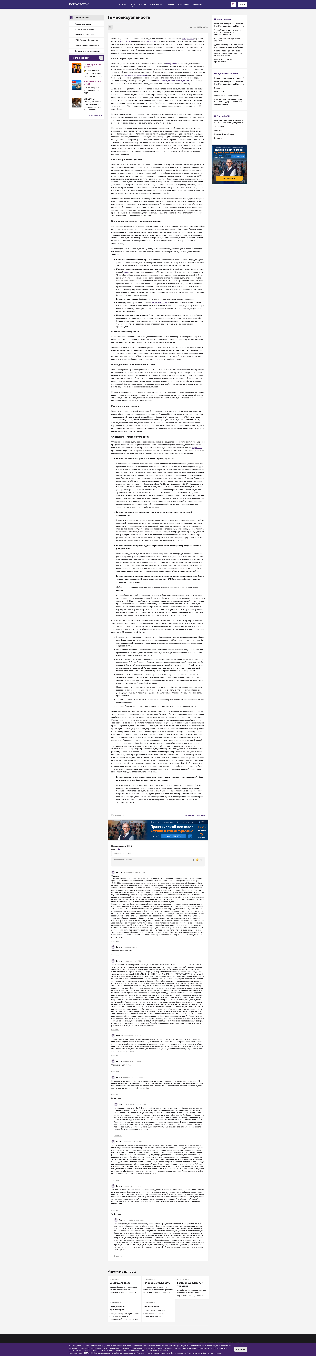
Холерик (218, 88)
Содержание (82, 17)
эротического (125, 41)
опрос (126, 272)
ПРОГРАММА (229, 178)
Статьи (122, 4)
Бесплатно (197, 4)
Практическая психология (87, 45)
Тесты (132, 4)
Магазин (142, 4)
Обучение (170, 4)
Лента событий (80, 57)
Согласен (240, 1349)
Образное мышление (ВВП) (226, 95)
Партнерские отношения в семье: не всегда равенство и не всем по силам (228, 101)
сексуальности (172, 63)
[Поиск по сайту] (233, 4)
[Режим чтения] (110, 27)
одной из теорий (159, 303)
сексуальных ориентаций (136, 75)
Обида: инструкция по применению (224, 60)
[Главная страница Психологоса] (80, 4)
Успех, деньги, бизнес (85, 29)
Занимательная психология (87, 51)
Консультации (156, 4)
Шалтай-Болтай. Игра (224, 134)
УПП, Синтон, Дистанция (86, 40)
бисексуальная (182, 81)
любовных (150, 41)
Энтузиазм (219, 126)
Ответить (115, 941)
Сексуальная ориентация (194, 815)
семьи (155, 562)
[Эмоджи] (197, 859)
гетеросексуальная (165, 81)
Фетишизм (219, 92)
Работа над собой (83, 24)
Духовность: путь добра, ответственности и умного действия (229, 45)
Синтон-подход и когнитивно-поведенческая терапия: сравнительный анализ (228, 53)
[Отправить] (201, 859)
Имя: (115, 849)
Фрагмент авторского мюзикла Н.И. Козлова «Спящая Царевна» (229, 25)
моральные (197, 447)
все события (95, 115)
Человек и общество (84, 35)
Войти (242, 4)
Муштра (218, 130)
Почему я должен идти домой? (229, 78)
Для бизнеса (183, 4)
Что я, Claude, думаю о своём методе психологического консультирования (228, 32)
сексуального (188, 38)
